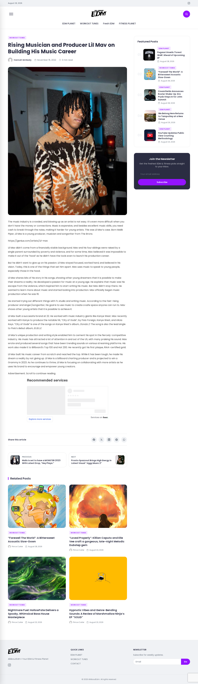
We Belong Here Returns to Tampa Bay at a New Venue (171, 116)
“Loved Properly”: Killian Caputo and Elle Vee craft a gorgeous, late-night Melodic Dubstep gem (96, 541)
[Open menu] (11, 14)
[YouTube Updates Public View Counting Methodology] (150, 135)
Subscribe (162, 182)
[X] (101, 440)
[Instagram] (189, 3)
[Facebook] (94, 440)
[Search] (186, 14)
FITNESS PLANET (127, 23)
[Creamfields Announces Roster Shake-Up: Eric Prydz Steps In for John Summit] (150, 95)
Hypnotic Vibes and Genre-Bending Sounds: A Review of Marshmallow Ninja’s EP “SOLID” (96, 613)
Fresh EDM (108, 23)
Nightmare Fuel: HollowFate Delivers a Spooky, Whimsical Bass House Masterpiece (33, 613)
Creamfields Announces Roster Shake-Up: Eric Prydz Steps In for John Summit (171, 95)
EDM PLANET (68, 23)
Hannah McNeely (22, 60)
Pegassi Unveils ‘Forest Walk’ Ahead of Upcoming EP (171, 55)
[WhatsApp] (124, 440)
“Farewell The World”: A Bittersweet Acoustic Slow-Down (31, 539)
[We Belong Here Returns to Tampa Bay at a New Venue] (150, 116)
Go (185, 661)
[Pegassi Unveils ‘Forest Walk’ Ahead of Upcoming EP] (149, 55)
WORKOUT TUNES (89, 23)
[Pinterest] (116, 440)
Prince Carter (17, 546)
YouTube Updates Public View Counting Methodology (171, 135)
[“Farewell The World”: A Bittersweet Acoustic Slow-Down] (37, 506)
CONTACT (76, 663)
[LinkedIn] (109, 440)
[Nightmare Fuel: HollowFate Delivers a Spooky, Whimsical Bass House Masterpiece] (37, 578)
